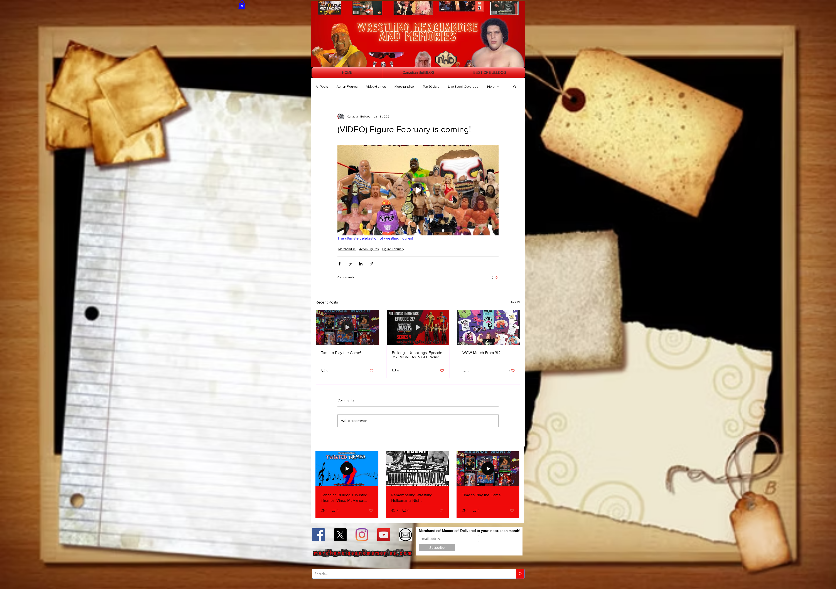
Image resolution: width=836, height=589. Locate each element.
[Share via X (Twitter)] (350, 264)
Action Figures (347, 86)
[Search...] (520, 574)
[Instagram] (362, 534)
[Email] (405, 534)
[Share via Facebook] (339, 264)
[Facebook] (318, 534)
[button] (242, 4)
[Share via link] (371, 264)
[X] (340, 534)
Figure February (393, 249)
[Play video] (418, 190)
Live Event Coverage (463, 86)
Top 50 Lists (431, 86)
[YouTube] (383, 534)
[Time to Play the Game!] (347, 327)
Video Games (376, 86)
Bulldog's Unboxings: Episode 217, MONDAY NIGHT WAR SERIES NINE (417, 355)
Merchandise (404, 86)
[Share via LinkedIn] (361, 264)
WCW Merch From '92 (481, 353)
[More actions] (496, 116)
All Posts (322, 86)
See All (515, 301)
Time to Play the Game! (341, 353)
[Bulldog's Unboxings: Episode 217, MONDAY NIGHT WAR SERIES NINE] (418, 327)
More (491, 86)
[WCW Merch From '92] (488, 327)
